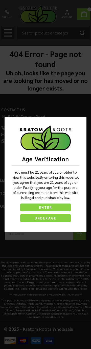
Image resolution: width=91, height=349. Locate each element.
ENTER (45, 207)
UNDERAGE (45, 218)
